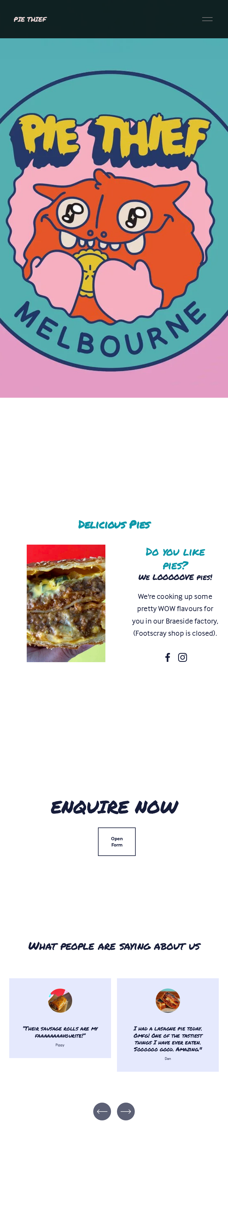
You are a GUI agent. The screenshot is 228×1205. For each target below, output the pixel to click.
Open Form (117, 841)
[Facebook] (167, 657)
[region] (114, 1028)
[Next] (126, 1111)
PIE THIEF (30, 19)
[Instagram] (182, 657)
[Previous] (102, 1111)
